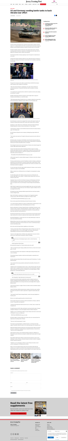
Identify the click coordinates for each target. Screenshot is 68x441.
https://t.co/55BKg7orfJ (20, 312)
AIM (54, 1)
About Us (48, 424)
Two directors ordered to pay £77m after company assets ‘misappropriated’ (51, 24)
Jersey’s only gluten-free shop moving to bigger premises (50, 36)
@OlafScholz (28, 151)
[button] (66, 431)
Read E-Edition (43, 4)
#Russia (26, 195)
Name (11, 382)
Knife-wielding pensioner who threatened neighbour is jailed (50, 40)
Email (27, 382)
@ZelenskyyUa (21, 195)
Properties (36, 429)
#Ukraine (12, 196)
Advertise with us (49, 426)
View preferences (63, 437)
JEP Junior (30, 4)
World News (12, 8)
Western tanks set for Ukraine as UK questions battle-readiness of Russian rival (36, 361)
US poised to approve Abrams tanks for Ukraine (25, 360)
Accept (51, 437)
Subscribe (53, 2)
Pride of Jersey (37, 430)
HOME (11, 4)
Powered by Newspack (20, 439)
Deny (57, 437)
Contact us (48, 425)
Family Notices (37, 425)
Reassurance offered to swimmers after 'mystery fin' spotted (51, 28)
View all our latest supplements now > (18, 413)
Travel (20, 4)
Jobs (35, 427)
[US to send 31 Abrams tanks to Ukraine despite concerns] (15, 356)
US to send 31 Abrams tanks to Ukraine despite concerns (15, 360)
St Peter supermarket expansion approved (51, 32)
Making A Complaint (50, 427)
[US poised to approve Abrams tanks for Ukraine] (26, 356)
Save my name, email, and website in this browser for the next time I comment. (20, 390)
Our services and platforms (51, 429)
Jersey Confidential (37, 426)
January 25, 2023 (29, 154)
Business (26, 4)
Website (11, 386)
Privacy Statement (57, 439)
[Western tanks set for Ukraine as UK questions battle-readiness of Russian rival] (36, 356)
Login (56, 2)
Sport (22, 4)
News (13, 4)
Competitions (34, 4)
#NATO (15, 196)
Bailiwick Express (37, 424)
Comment (11, 372)
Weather (16, 4)
